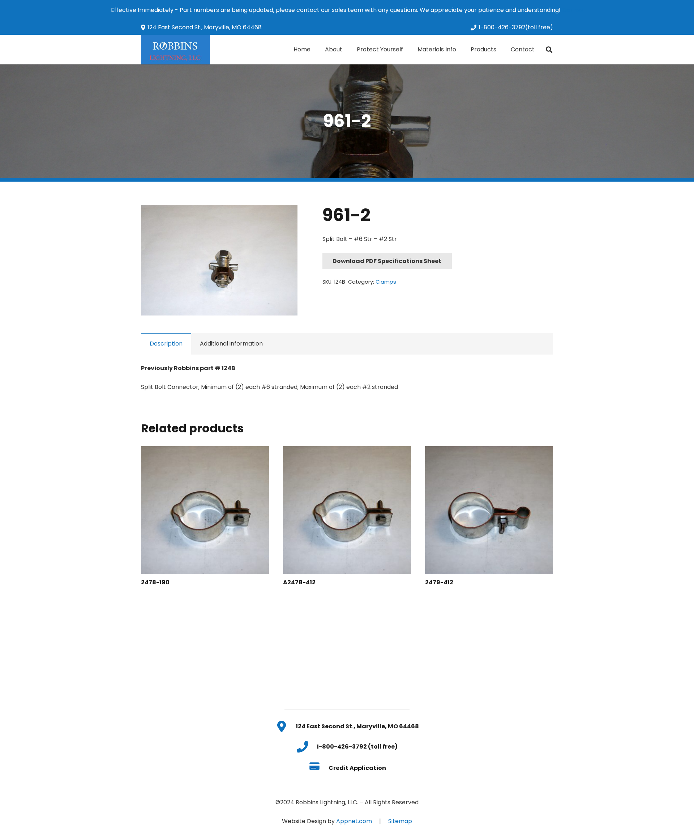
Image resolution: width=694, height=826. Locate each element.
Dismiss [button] (572, 10)
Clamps (386, 281)
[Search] (549, 50)
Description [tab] (166, 343)
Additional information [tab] (231, 343)
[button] (285, 216)
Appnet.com (354, 821)
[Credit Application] (318, 767)
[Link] (175, 49)
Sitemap (400, 821)
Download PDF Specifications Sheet (387, 261)
